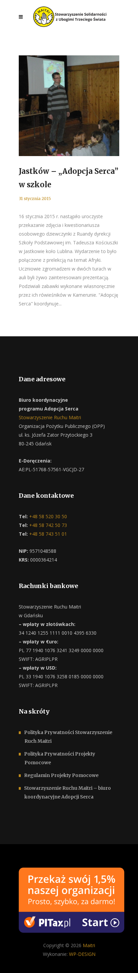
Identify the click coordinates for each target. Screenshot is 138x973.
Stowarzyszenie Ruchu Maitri (50, 417)
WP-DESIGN (82, 954)
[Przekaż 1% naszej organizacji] (71, 899)
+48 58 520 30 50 (47, 516)
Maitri (89, 945)
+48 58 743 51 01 (47, 534)
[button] (13, 960)
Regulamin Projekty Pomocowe (61, 775)
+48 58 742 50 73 (47, 525)
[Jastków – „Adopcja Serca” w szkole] (69, 105)
